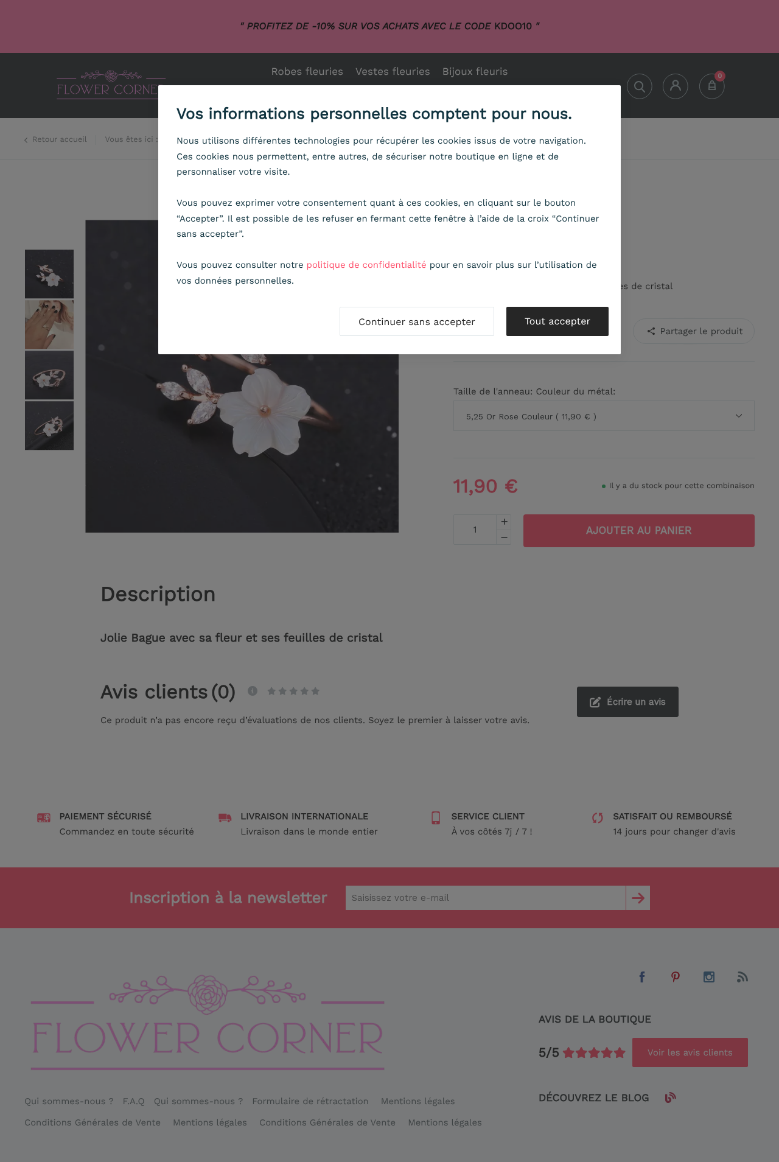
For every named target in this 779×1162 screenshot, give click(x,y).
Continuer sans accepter (416, 321)
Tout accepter (557, 321)
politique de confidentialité (367, 264)
